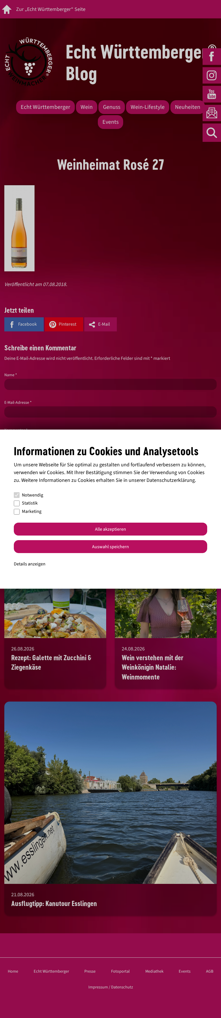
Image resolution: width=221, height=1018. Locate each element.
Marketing (31, 511)
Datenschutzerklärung (170, 480)
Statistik (30, 503)
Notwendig (32, 495)
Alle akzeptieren (110, 529)
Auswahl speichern (110, 547)
